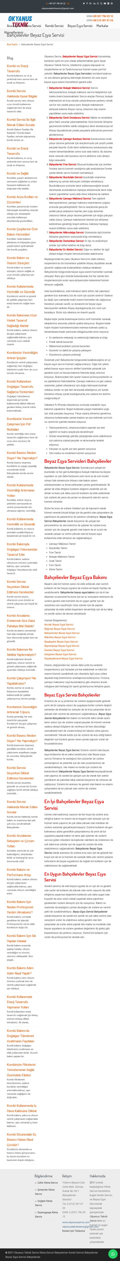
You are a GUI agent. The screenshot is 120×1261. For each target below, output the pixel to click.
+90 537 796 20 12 (56, 3)
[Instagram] (97, 3)
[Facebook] (87, 3)
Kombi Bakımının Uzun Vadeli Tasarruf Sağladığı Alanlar (22, 321)
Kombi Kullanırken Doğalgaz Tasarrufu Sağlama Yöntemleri (20, 387)
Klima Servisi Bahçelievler (54, 1252)
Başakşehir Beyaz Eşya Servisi (61, 641)
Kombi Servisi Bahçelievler (83, 1252)
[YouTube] (104, 3)
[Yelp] (101, 3)
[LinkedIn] (94, 3)
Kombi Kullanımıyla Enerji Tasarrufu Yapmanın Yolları (19, 1002)
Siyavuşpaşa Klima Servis (46, 1214)
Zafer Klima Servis (48, 1182)
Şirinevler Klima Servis (45, 1191)
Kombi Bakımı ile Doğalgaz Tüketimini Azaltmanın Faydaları (20, 1036)
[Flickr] (108, 3)
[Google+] (90, 3)
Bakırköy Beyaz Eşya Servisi (59, 637)
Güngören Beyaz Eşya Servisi (60, 654)
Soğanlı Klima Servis (43, 1203)
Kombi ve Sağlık (18, 173)
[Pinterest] (111, 3)
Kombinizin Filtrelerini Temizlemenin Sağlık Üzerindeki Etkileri (21, 1070)
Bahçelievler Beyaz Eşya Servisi (61, 633)
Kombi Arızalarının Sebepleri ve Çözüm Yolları (20, 841)
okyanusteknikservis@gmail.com (58, 8)
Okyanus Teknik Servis (26, 1252)
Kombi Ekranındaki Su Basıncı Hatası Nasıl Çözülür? (21, 1140)
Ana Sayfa (12, 44)
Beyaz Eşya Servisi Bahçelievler (22, 1257)
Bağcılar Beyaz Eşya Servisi (59, 628)
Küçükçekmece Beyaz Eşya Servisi (63, 658)
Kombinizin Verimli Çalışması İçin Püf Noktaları (19, 424)
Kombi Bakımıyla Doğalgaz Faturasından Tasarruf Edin (22, 549)
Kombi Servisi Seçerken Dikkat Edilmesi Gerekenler (20, 587)
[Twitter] (83, 3)
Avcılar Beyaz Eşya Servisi (58, 624)
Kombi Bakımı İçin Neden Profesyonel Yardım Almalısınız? (20, 907)
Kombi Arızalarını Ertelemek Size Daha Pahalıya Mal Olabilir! (21, 621)
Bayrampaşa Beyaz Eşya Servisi (61, 645)
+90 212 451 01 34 (102, 20)
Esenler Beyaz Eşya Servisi (59, 650)
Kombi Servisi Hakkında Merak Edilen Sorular (22, 807)
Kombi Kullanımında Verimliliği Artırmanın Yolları (20, 490)
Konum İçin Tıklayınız (73, 1230)
